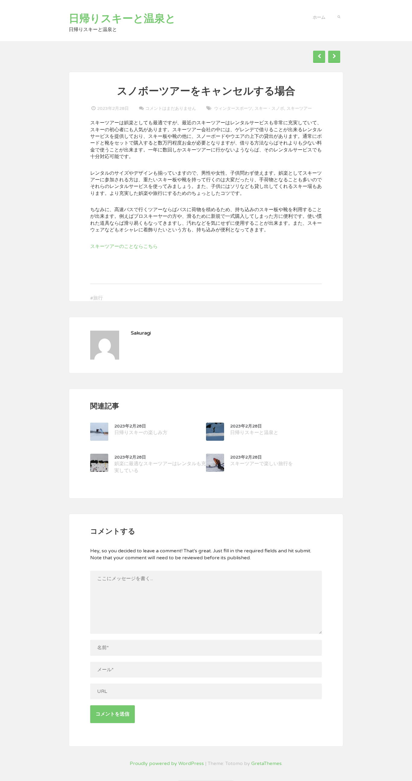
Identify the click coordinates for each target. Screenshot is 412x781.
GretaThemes (266, 763)
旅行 (98, 298)
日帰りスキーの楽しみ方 (140, 430)
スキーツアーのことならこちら (124, 246)
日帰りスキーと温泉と (122, 18)
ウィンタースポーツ (233, 108)
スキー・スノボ (269, 108)
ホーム (319, 17)
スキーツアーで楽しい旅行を (261, 461)
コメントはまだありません (170, 108)
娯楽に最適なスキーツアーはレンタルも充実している (160, 464)
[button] (338, 16)
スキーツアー (299, 108)
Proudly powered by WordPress (167, 763)
